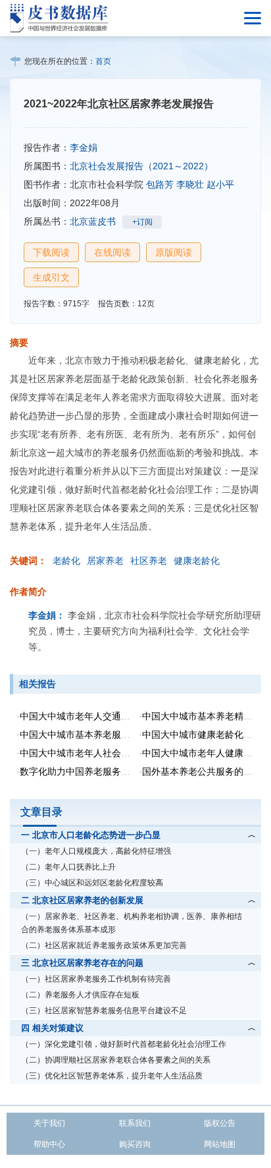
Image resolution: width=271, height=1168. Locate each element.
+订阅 (142, 222)
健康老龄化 (197, 560)
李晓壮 (190, 184)
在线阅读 (112, 252)
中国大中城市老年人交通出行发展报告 (98, 716)
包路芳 (160, 184)
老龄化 (66, 560)
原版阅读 (173, 252)
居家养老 (105, 560)
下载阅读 (51, 252)
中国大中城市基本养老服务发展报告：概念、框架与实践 (135, 734)
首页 (103, 61)
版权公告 (219, 1123)
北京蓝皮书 (93, 221)
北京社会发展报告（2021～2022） (141, 166)
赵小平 (220, 184)
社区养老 (148, 560)
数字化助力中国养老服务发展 (79, 771)
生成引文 (51, 277)
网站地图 (219, 1144)
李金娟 (83, 147)
